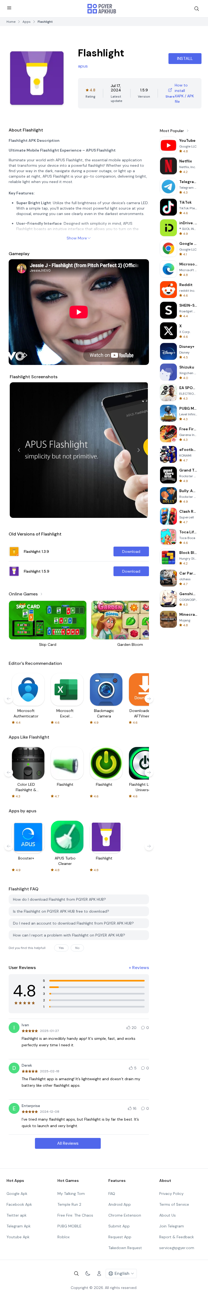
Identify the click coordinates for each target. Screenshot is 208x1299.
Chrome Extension (124, 1215)
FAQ (111, 1193)
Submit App (119, 1226)
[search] (197, 9)
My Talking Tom (71, 1193)
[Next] (139, 450)
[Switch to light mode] (88, 1273)
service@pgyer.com (176, 1247)
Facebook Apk (19, 1204)
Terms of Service (174, 1204)
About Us (167, 1215)
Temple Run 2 (69, 1204)
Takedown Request (125, 1247)
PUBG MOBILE (69, 1226)
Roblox (63, 1236)
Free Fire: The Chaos (75, 1215)
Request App (119, 1236)
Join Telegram (171, 1226)
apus (83, 66)
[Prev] (19, 450)
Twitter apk (16, 1215)
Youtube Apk (18, 1236)
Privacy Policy (171, 1193)
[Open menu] (9, 8)
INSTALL (185, 58)
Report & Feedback (176, 1236)
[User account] (99, 1273)
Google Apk (16, 1193)
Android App (119, 1204)
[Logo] (101, 8)
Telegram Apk (18, 1226)
